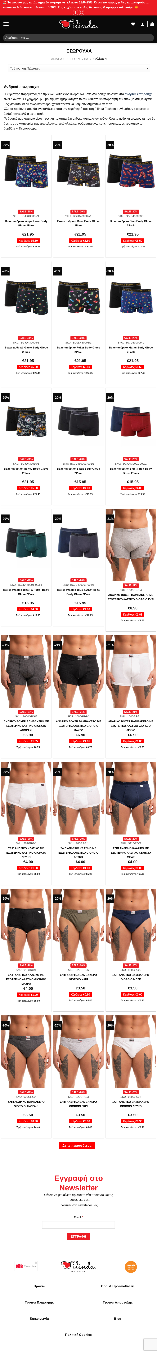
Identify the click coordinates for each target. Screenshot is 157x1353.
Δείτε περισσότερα (77, 1145)
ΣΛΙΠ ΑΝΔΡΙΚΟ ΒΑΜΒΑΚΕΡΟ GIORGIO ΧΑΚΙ (78, 977)
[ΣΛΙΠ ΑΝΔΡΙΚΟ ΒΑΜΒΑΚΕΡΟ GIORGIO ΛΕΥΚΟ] (131, 1051)
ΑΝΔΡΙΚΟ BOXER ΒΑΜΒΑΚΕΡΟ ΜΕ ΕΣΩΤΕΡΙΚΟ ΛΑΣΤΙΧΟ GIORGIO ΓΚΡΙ (131, 597)
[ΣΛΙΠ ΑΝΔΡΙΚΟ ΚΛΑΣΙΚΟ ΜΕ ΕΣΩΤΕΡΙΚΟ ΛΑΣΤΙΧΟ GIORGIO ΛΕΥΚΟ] (26, 798)
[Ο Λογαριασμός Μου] (143, 24)
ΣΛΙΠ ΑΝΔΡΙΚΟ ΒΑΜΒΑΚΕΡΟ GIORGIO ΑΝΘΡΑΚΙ (26, 1104)
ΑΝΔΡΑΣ (58, 59)
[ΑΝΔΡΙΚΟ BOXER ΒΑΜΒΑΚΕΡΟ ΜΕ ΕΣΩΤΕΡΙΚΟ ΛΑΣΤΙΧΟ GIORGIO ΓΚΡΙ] (131, 545)
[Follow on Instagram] (81, 12)
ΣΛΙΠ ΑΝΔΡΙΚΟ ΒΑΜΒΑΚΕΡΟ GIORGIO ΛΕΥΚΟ (130, 1104)
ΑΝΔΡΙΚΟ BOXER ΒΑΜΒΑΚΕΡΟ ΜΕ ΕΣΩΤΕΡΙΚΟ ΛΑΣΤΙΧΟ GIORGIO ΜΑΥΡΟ (78, 726)
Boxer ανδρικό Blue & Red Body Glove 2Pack (131, 471)
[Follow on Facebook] (75, 12)
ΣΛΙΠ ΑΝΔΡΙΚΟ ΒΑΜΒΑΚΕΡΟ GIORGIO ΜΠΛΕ (130, 977)
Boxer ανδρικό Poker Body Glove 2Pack (78, 349)
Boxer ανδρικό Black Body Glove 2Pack (78, 471)
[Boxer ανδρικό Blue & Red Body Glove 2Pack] (131, 421)
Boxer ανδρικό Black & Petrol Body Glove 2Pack (26, 592)
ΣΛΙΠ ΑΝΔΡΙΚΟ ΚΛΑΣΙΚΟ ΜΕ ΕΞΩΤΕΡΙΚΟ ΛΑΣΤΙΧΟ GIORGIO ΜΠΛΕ (131, 853)
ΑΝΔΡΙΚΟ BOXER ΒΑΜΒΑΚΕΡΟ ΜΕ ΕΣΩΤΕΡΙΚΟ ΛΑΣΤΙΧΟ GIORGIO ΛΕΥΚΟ (130, 726)
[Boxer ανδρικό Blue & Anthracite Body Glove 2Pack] (78, 542)
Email (78, 1217)
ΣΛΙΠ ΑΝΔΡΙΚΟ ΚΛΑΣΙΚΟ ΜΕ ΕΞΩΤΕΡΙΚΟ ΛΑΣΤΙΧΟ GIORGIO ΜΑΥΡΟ (26, 979)
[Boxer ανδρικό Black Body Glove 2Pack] (78, 421)
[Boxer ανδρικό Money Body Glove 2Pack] (26, 421)
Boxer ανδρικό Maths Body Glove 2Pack (131, 349)
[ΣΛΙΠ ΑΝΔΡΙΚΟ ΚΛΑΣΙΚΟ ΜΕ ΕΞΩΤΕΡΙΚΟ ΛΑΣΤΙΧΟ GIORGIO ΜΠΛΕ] (131, 798)
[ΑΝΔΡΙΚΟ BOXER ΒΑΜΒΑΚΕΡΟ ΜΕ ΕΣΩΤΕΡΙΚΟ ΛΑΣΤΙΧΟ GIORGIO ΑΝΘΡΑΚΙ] (26, 671)
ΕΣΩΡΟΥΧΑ (79, 59)
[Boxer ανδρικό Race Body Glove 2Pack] (78, 171)
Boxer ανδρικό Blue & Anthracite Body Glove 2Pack (78, 592)
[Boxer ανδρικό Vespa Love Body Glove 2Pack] (26, 171)
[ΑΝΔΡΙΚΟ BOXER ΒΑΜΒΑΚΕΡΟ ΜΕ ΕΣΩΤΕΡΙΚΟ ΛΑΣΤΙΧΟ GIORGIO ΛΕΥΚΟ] (131, 671)
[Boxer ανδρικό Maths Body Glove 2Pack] (131, 297)
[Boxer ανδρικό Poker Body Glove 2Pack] (78, 297)
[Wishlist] (133, 24)
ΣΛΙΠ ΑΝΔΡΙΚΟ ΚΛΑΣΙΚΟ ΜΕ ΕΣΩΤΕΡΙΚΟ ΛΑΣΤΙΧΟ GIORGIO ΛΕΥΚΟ (26, 853)
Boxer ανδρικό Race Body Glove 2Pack (78, 223)
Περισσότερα (28, 128)
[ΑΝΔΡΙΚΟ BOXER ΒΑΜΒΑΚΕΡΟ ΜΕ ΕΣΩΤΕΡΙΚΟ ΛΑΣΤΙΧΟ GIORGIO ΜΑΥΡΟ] (78, 671)
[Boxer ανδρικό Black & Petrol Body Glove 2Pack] (26, 542)
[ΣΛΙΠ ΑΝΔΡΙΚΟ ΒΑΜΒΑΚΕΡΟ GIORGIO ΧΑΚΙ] (78, 925)
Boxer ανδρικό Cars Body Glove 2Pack (131, 223)
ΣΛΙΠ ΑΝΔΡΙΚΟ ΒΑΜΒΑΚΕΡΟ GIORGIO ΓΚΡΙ (78, 1104)
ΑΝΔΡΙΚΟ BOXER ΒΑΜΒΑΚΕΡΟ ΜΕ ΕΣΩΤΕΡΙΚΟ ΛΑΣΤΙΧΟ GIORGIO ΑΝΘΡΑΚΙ (26, 726)
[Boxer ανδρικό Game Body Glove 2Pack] (26, 297)
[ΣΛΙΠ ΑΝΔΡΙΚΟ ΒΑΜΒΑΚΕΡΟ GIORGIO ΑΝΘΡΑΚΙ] (26, 1051)
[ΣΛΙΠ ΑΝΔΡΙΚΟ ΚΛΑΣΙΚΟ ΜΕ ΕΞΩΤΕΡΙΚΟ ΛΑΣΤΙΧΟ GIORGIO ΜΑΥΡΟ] (26, 925)
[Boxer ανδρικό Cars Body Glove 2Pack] (131, 171)
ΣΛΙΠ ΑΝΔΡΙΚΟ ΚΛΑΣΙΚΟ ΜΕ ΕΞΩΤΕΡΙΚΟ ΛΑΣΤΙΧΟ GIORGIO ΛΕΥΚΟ (78, 853)
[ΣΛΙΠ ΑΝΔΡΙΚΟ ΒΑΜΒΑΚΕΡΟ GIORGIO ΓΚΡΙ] (78, 1051)
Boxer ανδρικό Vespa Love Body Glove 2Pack (26, 223)
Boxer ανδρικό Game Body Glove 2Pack (26, 349)
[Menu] (6, 24)
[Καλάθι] (152, 24)
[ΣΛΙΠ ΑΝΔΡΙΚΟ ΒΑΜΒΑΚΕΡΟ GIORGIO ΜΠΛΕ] (131, 925)
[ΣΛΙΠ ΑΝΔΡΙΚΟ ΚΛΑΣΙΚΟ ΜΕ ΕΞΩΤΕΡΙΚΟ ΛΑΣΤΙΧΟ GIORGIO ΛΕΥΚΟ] (78, 798)
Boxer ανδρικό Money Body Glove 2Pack (26, 471)
